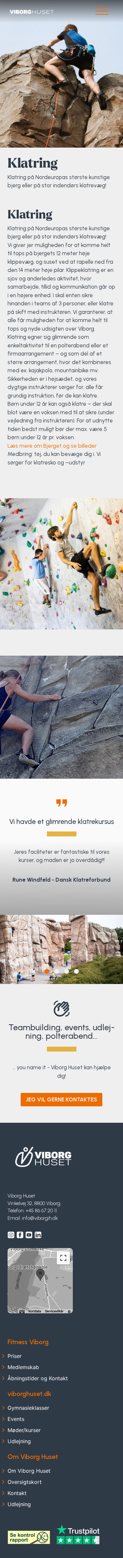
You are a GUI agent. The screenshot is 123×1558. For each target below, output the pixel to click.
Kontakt (17, 1493)
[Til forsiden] (44, 1156)
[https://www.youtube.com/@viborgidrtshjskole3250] (29, 1235)
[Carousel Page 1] (47, 971)
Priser (15, 1356)
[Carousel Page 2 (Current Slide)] (56, 971)
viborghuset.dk (29, 1394)
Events (16, 1419)
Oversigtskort (25, 1482)
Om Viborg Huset (33, 1457)
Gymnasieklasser (28, 1407)
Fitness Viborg (28, 1342)
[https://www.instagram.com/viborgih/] (11, 1235)
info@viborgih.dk (40, 1218)
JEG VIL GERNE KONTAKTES (61, 1099)
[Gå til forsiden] (32, 11)
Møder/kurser (24, 1430)
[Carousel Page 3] (66, 971)
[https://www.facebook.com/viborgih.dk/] (20, 1235)
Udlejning (19, 1441)
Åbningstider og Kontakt (38, 1378)
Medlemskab (23, 1367)
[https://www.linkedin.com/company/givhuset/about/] (38, 1235)
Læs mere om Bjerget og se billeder (52, 445)
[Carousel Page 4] (76, 971)
